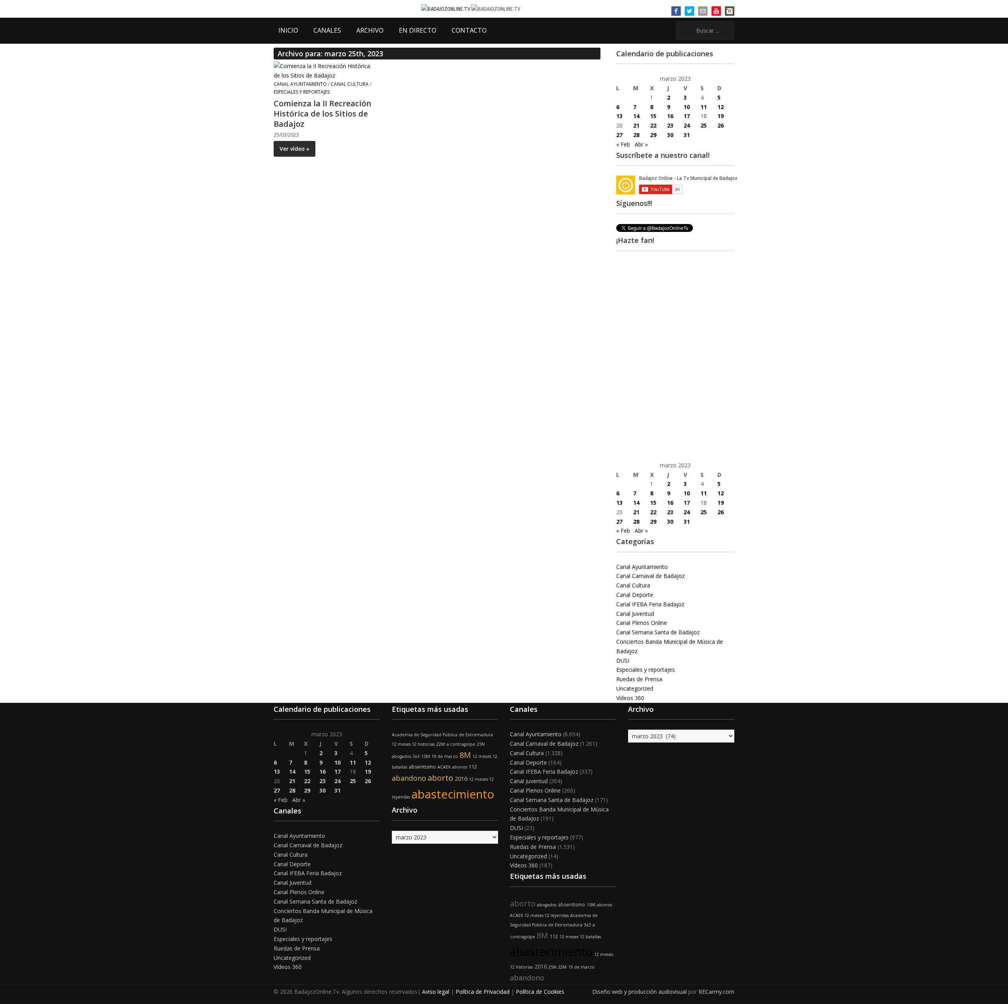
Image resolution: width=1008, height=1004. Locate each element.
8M (465, 755)
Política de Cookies (540, 991)
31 (687, 135)
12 (720, 107)
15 (653, 116)
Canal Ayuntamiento (300, 84)
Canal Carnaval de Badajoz (650, 576)
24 (687, 125)
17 (687, 116)
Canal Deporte (634, 594)
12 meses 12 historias (413, 744)
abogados (401, 756)
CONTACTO (469, 30)
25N (481, 744)
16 (670, 116)
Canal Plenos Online (641, 622)
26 (720, 125)
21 (636, 125)
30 (670, 135)
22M (440, 744)
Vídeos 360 (630, 698)
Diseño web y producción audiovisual (639, 991)
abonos (459, 767)
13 (619, 116)
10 (687, 107)
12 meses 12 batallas (580, 936)
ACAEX (443, 767)
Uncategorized (634, 688)
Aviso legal (435, 991)
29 (653, 135)
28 (636, 135)
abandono (409, 778)
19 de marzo (445, 756)
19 (720, 116)
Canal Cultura (350, 84)
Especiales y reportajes (302, 92)
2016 (461, 778)
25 (703, 125)
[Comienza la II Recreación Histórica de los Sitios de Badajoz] (325, 70)
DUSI (622, 660)
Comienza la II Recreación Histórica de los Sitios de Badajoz (322, 113)
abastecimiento (452, 794)
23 (670, 125)
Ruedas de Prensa (639, 679)
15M (425, 756)
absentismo (422, 766)
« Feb (623, 144)
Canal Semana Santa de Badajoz (658, 632)
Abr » (641, 144)
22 (653, 125)
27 (619, 135)
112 (473, 766)
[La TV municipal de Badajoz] (446, 8)
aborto (440, 777)
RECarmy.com (716, 991)
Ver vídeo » (294, 148)
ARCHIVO (370, 30)
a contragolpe (461, 744)
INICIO (288, 30)
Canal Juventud (635, 613)
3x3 (416, 756)
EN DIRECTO (417, 30)
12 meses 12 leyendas (546, 915)
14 (636, 116)
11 (703, 107)
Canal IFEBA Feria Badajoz (650, 604)
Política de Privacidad (483, 991)
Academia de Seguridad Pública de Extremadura (442, 734)
